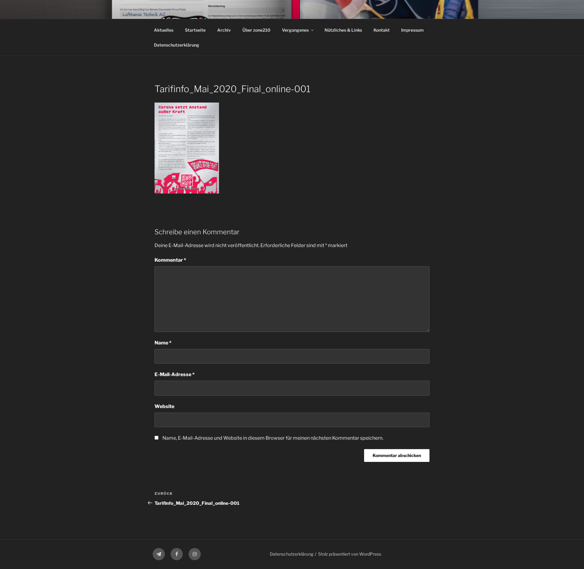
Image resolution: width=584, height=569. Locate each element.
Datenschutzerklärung (176, 44)
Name (163, 343)
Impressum (412, 30)
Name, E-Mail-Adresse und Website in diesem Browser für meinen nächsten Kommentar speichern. (272, 438)
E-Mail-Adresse (175, 374)
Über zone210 (256, 30)
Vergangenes (295, 30)
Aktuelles (163, 30)
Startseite (195, 30)
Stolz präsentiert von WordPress (349, 554)
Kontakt (382, 30)
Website (164, 406)
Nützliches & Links (343, 30)
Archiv (224, 30)
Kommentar (170, 260)
